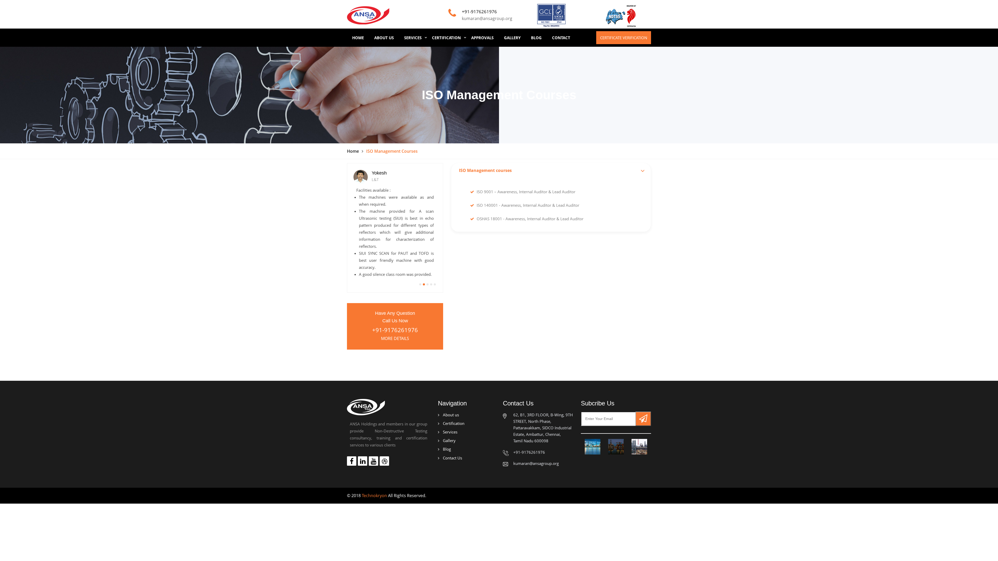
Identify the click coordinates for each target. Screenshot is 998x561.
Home (358, 37)
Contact (561, 37)
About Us (384, 37)
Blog (536, 37)
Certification (446, 37)
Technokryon (374, 495)
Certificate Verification (623, 37)
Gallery (512, 37)
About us (450, 414)
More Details (395, 338)
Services (413, 37)
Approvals (482, 37)
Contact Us (452, 457)
